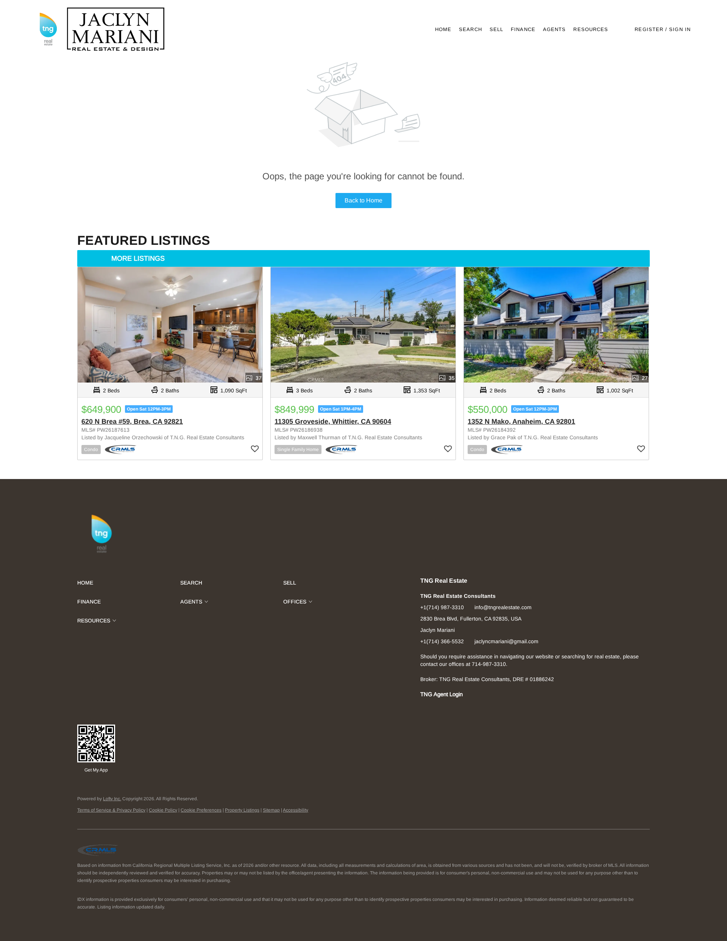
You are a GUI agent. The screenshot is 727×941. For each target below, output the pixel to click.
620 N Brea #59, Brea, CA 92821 (132, 421)
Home (443, 29)
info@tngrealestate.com (503, 607)
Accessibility (295, 810)
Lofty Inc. (112, 798)
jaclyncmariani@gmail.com (506, 641)
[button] (47, 29)
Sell (496, 29)
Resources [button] (590, 29)
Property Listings (242, 810)
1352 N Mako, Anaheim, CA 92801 (521, 421)
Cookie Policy (163, 810)
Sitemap (271, 810)
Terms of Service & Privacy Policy (111, 810)
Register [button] (649, 29)
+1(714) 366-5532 (442, 641)
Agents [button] (554, 29)
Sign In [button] (680, 29)
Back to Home (363, 200)
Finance (523, 29)
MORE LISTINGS (138, 258)
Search (470, 29)
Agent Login (448, 694)
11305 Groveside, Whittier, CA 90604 (333, 421)
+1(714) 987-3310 (442, 607)
